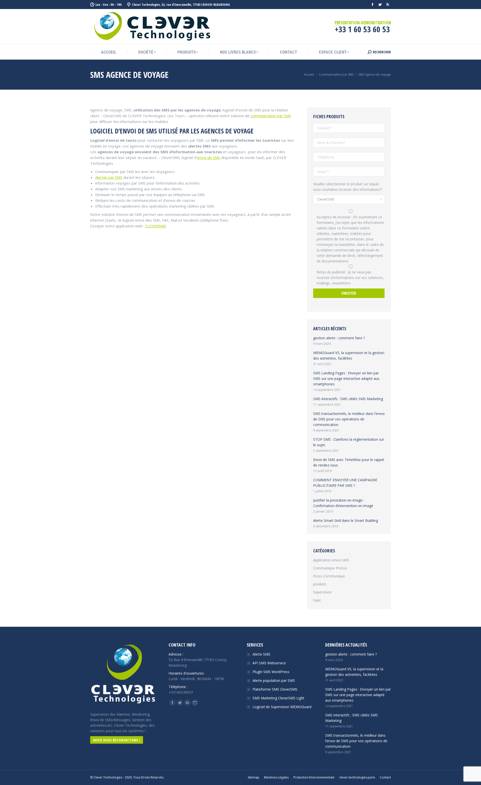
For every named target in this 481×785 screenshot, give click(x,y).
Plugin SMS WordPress (271, 671)
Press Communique (329, 576)
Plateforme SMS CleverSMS (275, 689)
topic (317, 600)
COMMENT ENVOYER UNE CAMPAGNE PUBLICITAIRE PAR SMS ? (345, 483)
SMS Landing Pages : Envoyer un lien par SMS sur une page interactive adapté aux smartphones (346, 378)
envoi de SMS (208, 157)
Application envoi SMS (331, 560)
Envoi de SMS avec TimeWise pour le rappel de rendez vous (348, 462)
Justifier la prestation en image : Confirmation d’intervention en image (343, 503)
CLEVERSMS (155, 225)
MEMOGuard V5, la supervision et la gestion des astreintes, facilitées (348, 355)
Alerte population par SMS (274, 680)
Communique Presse (330, 568)
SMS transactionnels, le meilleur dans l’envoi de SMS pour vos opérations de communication (349, 419)
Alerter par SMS (108, 177)
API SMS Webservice (269, 663)
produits (319, 584)
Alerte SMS (261, 654)
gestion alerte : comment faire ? (339, 338)
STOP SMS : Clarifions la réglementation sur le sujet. (348, 442)
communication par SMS (271, 115)
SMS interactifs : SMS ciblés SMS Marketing (348, 398)
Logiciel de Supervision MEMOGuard (282, 706)
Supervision (322, 592)
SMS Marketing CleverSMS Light (278, 698)
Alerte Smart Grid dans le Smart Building (345, 520)
